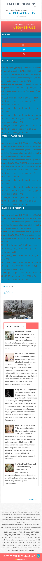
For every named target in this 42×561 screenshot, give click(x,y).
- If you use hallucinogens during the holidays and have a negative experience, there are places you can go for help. (20, 339)
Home (6, 287)
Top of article (32, 499)
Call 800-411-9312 (21, 13)
